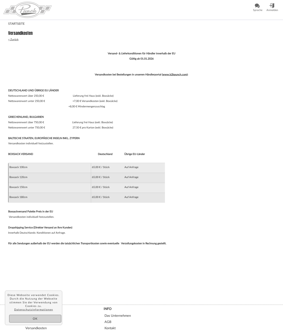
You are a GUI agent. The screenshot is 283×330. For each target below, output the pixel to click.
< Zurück (13, 39)
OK (35, 318)
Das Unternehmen (117, 315)
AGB (107, 322)
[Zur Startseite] (36, 10)
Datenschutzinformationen (33, 309)
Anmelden (32, 322)
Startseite (16, 23)
